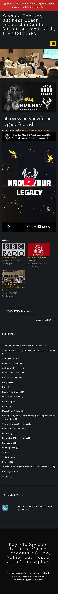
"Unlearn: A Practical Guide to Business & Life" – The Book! (28, 350)
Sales (4, 452)
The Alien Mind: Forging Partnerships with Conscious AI (26, 466)
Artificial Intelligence (11, 368)
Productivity (7, 442)
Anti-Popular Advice (11, 363)
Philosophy (7, 433)
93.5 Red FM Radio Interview (19, 311)
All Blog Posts (8, 358)
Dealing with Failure (11, 377)
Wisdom (6, 476)
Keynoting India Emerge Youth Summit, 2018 (13, 287)
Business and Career (11, 372)
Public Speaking (9, 447)
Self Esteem (7, 457)
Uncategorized (8, 471)
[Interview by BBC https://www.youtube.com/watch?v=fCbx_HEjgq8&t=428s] (13, 249)
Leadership (7, 401)
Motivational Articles (11, 411)
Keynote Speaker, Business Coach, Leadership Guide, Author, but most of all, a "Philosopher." (28, 25)
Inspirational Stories (11, 396)
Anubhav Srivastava (41, 130)
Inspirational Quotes (11, 391)
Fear (4, 387)
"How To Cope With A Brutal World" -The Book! (23, 345)
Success (6, 462)
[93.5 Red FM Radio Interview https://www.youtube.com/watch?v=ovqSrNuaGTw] (39, 249)
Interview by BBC (10, 257)
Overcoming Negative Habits (15, 423)
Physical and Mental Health (14, 438)
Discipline (6, 382)
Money (5, 406)
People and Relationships (13, 428)
